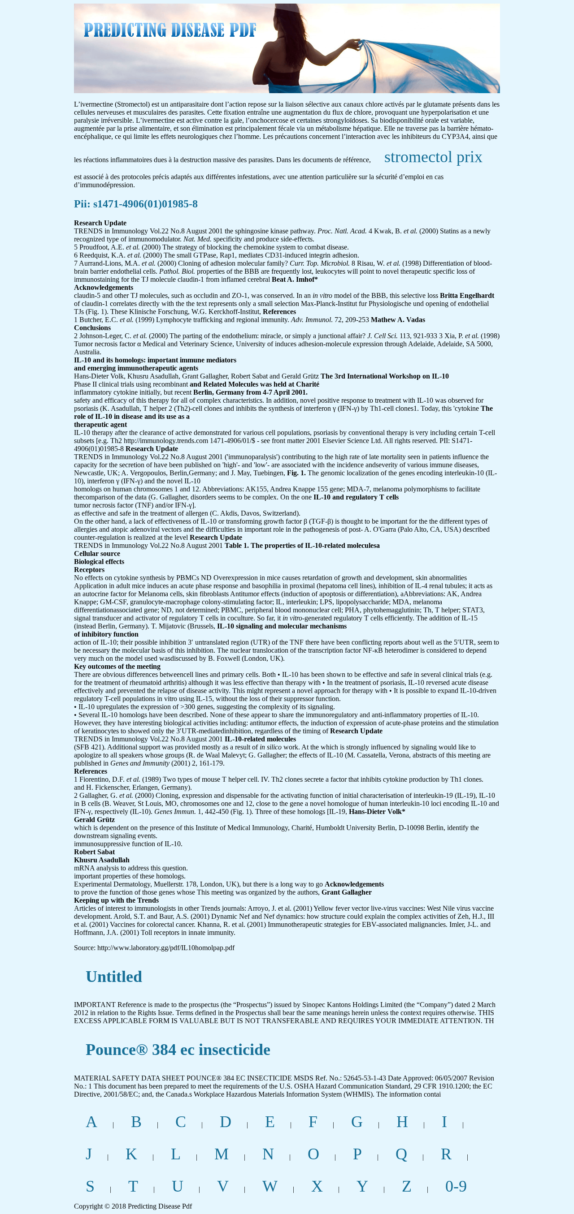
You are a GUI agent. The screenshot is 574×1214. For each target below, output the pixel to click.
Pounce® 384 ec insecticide (178, 1050)
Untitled (114, 977)
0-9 (456, 1186)
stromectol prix (433, 157)
